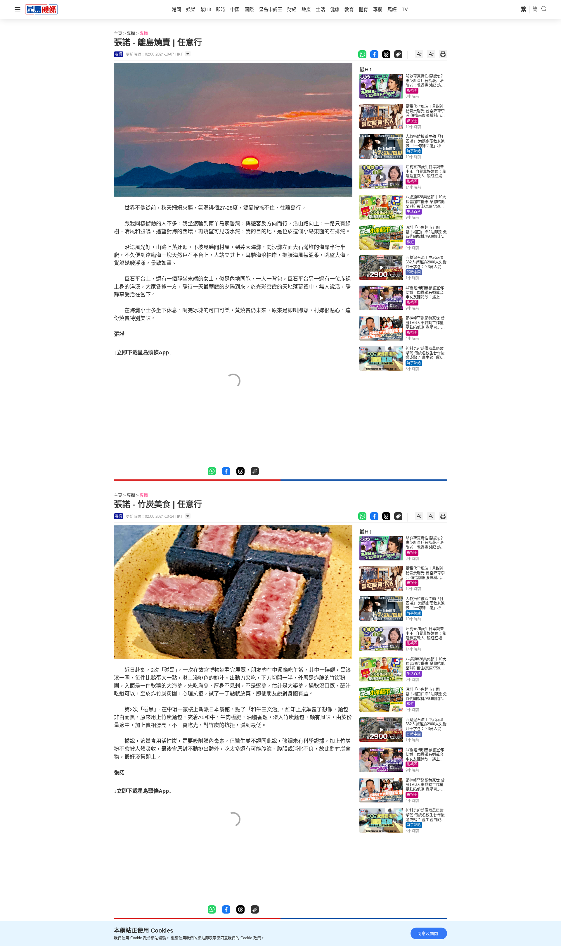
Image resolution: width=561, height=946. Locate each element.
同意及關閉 (428, 933)
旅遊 (410, 242)
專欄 (131, 33)
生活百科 (414, 211)
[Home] (41, 9)
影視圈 (412, 90)
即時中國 (414, 272)
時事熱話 (414, 151)
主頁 (118, 33)
